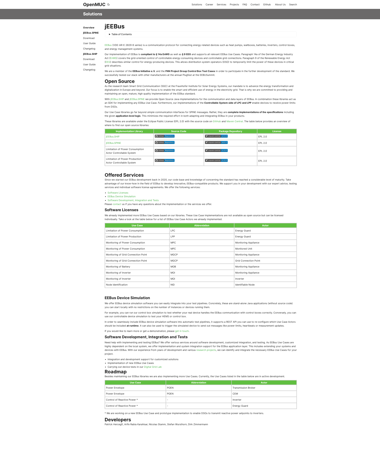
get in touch (182, 330)
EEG (108, 61)
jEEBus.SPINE (91, 32)
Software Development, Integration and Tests (133, 200)
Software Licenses (118, 192)
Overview (88, 27)
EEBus (108, 45)
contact (117, 204)
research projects (206, 349)
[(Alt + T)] (108, 4)
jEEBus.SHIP (90, 53)
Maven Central (235, 121)
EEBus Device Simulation (122, 196)
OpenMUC (94, 4)
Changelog (89, 48)
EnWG (113, 58)
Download (89, 38)
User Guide (89, 43)
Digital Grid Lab (153, 366)
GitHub (217, 121)
